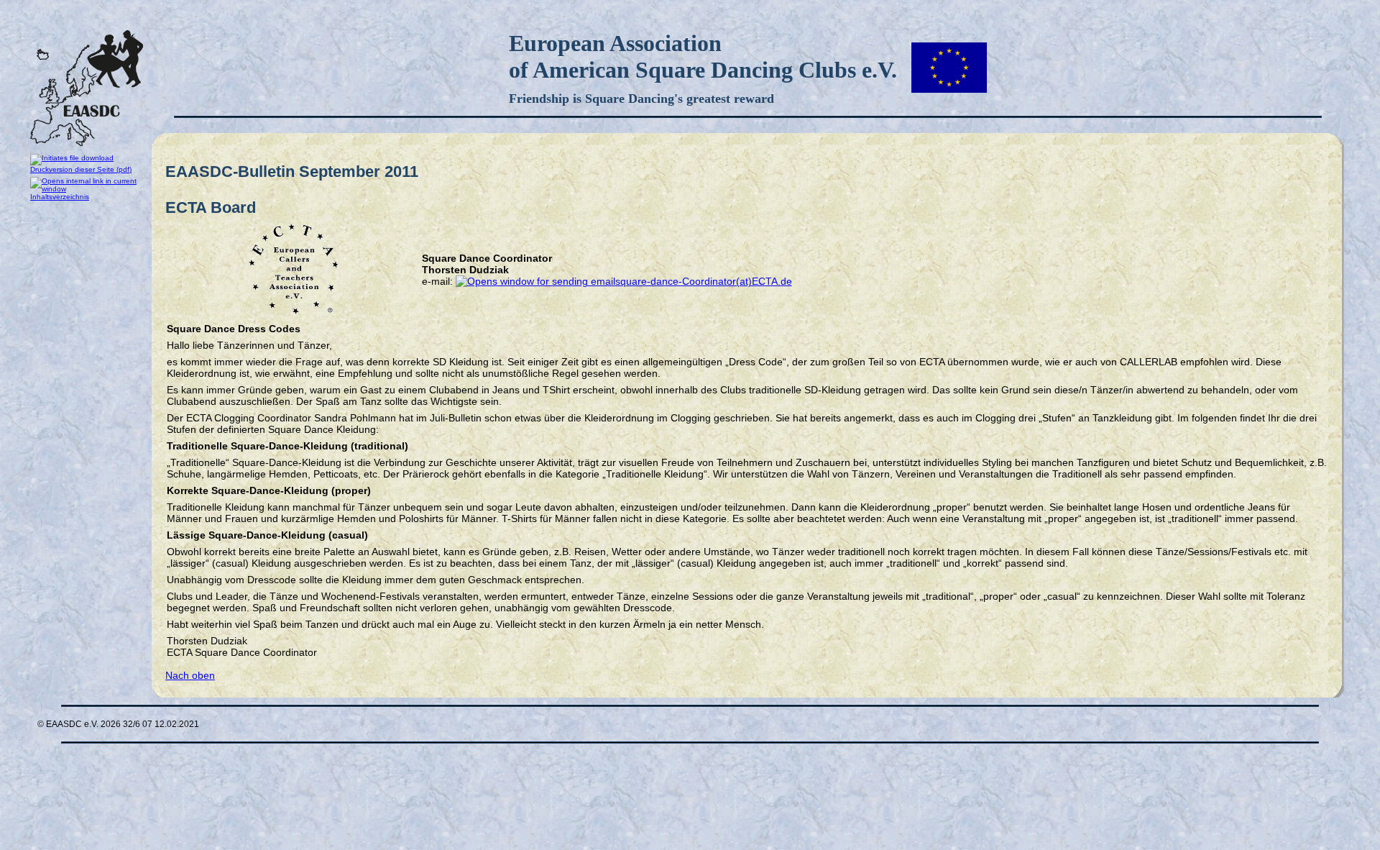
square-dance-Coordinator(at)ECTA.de (703, 281)
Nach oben (190, 675)
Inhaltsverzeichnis (59, 197)
